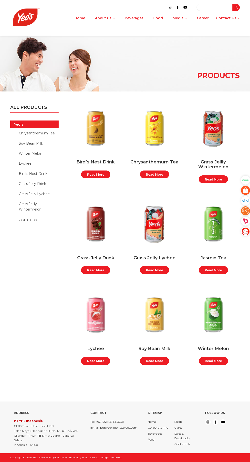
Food (158, 18)
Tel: (92, 421)
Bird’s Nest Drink (33, 173)
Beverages (134, 18)
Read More (95, 174)
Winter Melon (30, 153)
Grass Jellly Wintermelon (30, 206)
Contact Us (226, 18)
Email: (94, 427)
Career (203, 18)
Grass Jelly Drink (32, 183)
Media (179, 18)
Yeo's (18, 124)
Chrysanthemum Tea (37, 133)
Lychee (25, 163)
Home (79, 18)
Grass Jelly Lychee (34, 194)
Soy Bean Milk (31, 143)
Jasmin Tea (28, 219)
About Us (104, 18)
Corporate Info (158, 427)
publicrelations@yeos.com (118, 427)
